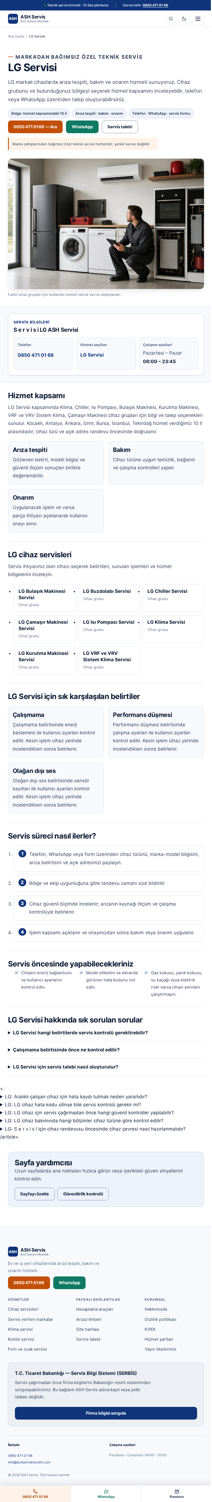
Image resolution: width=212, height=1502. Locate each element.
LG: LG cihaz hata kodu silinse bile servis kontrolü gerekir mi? (73, 1114)
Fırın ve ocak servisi (27, 1358)
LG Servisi (92, 355)
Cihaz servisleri (23, 1318)
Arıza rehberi (87, 1328)
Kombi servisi (21, 1348)
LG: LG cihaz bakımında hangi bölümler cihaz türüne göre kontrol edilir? (84, 1130)
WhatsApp (82, 126)
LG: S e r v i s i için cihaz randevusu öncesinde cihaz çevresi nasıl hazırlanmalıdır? (95, 1138)
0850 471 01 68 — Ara (35, 126)
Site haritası (86, 1338)
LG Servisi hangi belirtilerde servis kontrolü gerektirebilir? (80, 1042)
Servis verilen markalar (30, 1328)
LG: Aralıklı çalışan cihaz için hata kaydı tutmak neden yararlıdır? (76, 1106)
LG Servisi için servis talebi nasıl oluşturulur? (65, 1076)
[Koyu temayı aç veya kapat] (184, 18)
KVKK (147, 1338)
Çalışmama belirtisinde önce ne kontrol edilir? (66, 1059)
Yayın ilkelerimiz (158, 1358)
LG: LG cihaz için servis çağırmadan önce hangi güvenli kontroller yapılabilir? (89, 1122)
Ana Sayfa (16, 36)
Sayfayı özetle (34, 1203)
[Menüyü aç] (198, 19)
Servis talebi (119, 126)
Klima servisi (20, 1338)
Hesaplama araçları (93, 1318)
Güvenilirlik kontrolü (83, 1203)
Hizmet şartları (156, 1348)
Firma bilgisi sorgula (104, 1422)
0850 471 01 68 (155, 5)
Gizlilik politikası (158, 1328)
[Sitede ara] (170, 18)
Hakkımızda (153, 1318)
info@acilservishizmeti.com (29, 1471)
